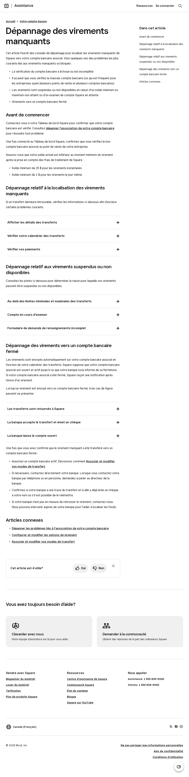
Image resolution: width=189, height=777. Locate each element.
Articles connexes (149, 81)
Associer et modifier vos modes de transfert (43, 541)
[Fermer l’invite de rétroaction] (113, 566)
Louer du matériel (17, 684)
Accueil (10, 21)
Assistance (23, 5)
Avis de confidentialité (168, 751)
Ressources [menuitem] (144, 6)
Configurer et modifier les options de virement (44, 535)
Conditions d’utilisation (168, 757)
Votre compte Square (33, 21)
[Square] (6, 6)
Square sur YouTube (80, 702)
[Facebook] (176, 726)
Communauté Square (80, 684)
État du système (77, 690)
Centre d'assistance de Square (87, 679)
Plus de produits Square (21, 696)
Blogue (71, 696)
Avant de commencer (151, 36)
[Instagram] (181, 726)
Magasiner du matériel (20, 679)
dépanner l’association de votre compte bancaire (80, 128)
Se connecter (165, 6)
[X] (171, 726)
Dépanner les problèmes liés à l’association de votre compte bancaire (60, 528)
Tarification (13, 690)
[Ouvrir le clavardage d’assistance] (178, 766)
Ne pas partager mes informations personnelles (152, 745)
